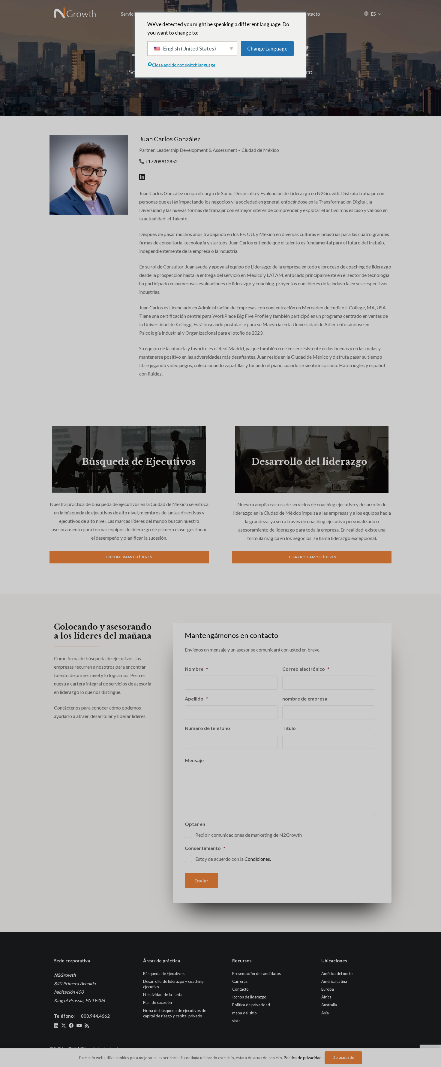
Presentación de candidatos (256, 973)
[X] (63, 1025)
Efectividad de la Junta (162, 994)
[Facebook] (71, 1025)
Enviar (201, 880)
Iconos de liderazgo (249, 997)
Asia (325, 1012)
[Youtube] (79, 1025)
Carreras (240, 981)
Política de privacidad (251, 1004)
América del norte (336, 973)
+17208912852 (161, 161)
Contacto (240, 989)
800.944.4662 (95, 1016)
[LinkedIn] (56, 1025)
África (326, 997)
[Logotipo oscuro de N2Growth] (75, 14)
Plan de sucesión (157, 1002)
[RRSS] (87, 1025)
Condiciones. (257, 859)
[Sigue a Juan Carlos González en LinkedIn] (142, 177)
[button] (379, 13)
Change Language (267, 48)
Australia (329, 1004)
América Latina (334, 981)
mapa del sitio (244, 1012)
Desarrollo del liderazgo (309, 461)
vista (236, 1020)
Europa (327, 989)
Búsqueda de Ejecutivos (139, 461)
